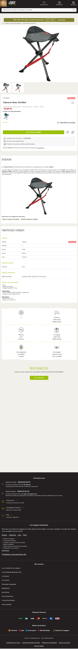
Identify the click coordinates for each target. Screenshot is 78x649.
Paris (25, 535)
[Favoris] (67, 132)
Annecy (4, 535)
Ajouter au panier (33, 132)
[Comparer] (72, 132)
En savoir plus (40, 148)
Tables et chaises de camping (13, 23)
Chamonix (12, 535)
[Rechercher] (75, 8)
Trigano (6, 98)
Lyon (19, 535)
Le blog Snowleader (8, 600)
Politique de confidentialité (49, 642)
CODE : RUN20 (50, 20)
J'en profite (61, 20)
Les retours (5, 580)
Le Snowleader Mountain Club (11, 572)
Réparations (6, 588)
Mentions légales (39, 646)
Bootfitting (5, 592)
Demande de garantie (9, 584)
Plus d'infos (5, 550)
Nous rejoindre (6, 604)
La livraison (5, 576)
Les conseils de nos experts (11, 568)
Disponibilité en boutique (67, 122)
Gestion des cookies (64, 642)
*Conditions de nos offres (13, 642)
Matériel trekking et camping (29, 219)
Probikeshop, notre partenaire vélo (14, 554)
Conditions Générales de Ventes (31, 642)
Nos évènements (7, 596)
